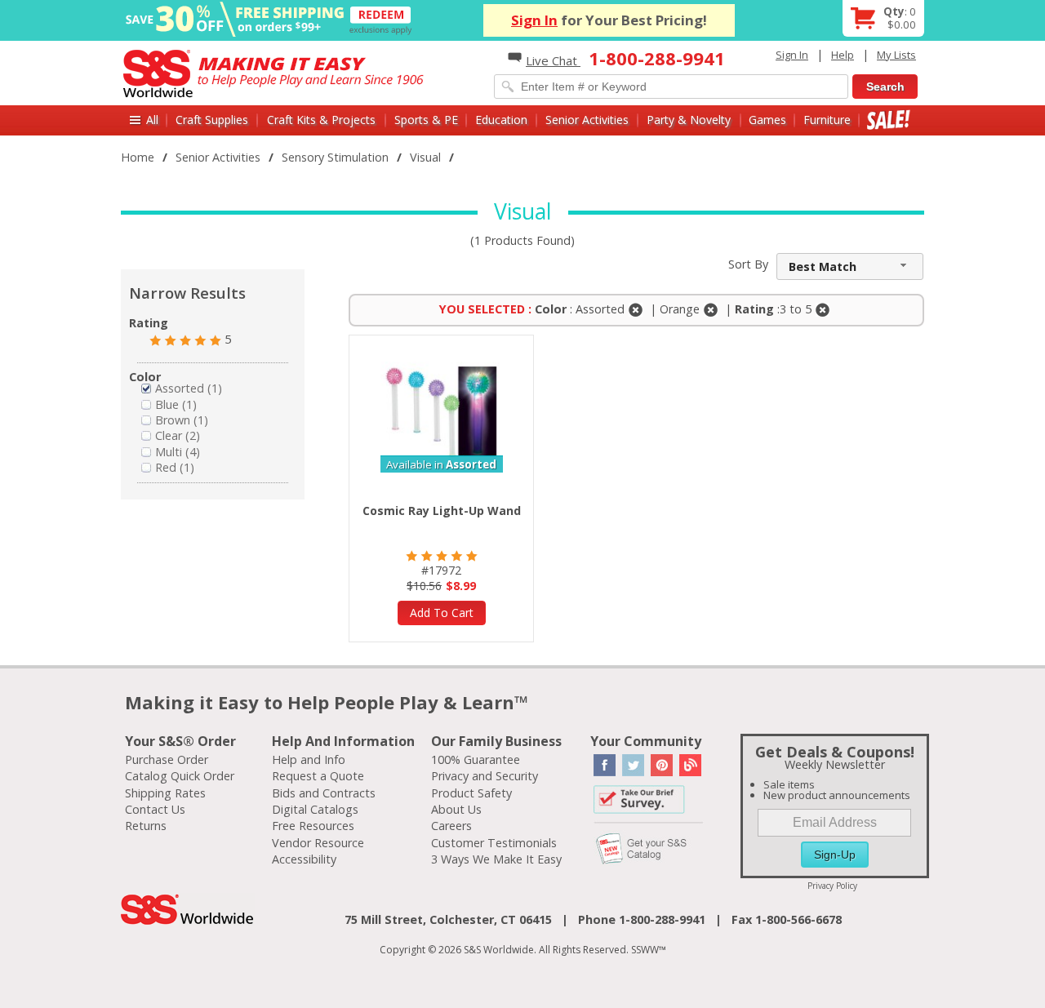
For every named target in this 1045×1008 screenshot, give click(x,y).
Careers (451, 825)
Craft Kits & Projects (321, 119)
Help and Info (308, 759)
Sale (889, 119)
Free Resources (313, 825)
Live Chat (553, 60)
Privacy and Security (484, 776)
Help (842, 54)
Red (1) (174, 467)
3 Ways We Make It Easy (496, 859)
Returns (146, 825)
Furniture (827, 119)
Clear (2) (177, 435)
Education (501, 119)
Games (767, 119)
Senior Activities (587, 119)
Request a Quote (318, 776)
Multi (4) (177, 452)
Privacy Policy (832, 885)
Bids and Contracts (324, 793)
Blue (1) (176, 404)
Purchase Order (166, 759)
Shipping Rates (165, 793)
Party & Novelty (689, 119)
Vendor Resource (318, 842)
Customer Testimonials (494, 842)
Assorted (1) (188, 388)
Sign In (534, 20)
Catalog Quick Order (179, 776)
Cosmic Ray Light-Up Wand (441, 510)
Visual (425, 157)
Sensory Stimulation (335, 157)
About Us (456, 809)
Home (137, 157)
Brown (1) (181, 420)
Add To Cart (442, 612)
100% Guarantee (475, 759)
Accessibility (304, 859)
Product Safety (471, 793)
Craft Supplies (212, 119)
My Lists (896, 54)
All (152, 119)
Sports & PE (426, 119)
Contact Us (155, 809)
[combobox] (849, 266)
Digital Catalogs (315, 809)
